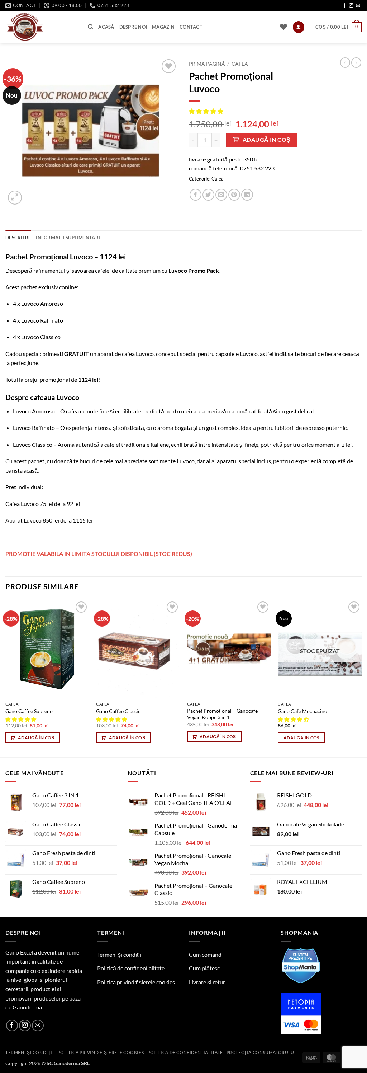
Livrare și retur (207, 982)
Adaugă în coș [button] (36, 737)
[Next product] (345, 62)
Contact (191, 27)
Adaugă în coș (267, 139)
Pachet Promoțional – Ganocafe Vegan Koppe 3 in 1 (222, 714)
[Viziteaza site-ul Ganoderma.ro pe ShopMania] (301, 964)
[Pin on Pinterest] (234, 195)
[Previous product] (356, 62)
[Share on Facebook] (195, 195)
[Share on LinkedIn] (247, 195)
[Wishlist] (283, 27)
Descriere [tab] (18, 237)
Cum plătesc (204, 968)
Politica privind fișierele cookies (136, 982)
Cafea (240, 64)
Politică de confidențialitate (131, 968)
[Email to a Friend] (221, 195)
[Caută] (90, 27)
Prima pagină (207, 64)
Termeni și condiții (119, 954)
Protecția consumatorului (261, 1052)
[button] (298, 27)
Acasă (106, 27)
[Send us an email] (358, 5)
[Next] (361, 677)
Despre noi (133, 27)
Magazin (163, 27)
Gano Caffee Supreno (29, 711)
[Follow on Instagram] (351, 5)
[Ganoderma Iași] (41, 27)
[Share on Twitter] (208, 195)
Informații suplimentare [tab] (68, 237)
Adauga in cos (301, 737)
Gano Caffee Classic (118, 711)
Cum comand (205, 954)
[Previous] (5, 677)
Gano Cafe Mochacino (302, 711)
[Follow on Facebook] (344, 5)
